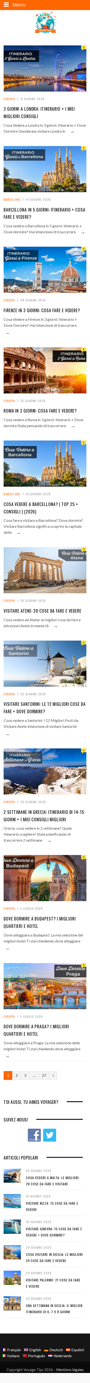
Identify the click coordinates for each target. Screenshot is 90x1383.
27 (44, 1075)
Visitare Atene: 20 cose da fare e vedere (42, 611)
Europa (9, 99)
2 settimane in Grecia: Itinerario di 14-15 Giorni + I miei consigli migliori (44, 815)
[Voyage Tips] (45, 23)
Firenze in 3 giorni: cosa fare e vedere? (42, 310)
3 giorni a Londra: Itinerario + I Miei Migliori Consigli (39, 112)
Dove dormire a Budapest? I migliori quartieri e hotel (40, 922)
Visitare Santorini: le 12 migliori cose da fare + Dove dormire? (45, 707)
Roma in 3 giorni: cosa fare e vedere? (40, 411)
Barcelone (12, 199)
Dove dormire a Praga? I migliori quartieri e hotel (36, 1030)
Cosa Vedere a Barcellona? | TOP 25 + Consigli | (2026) (41, 508)
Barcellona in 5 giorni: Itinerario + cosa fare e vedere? (44, 213)
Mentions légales (70, 1369)
